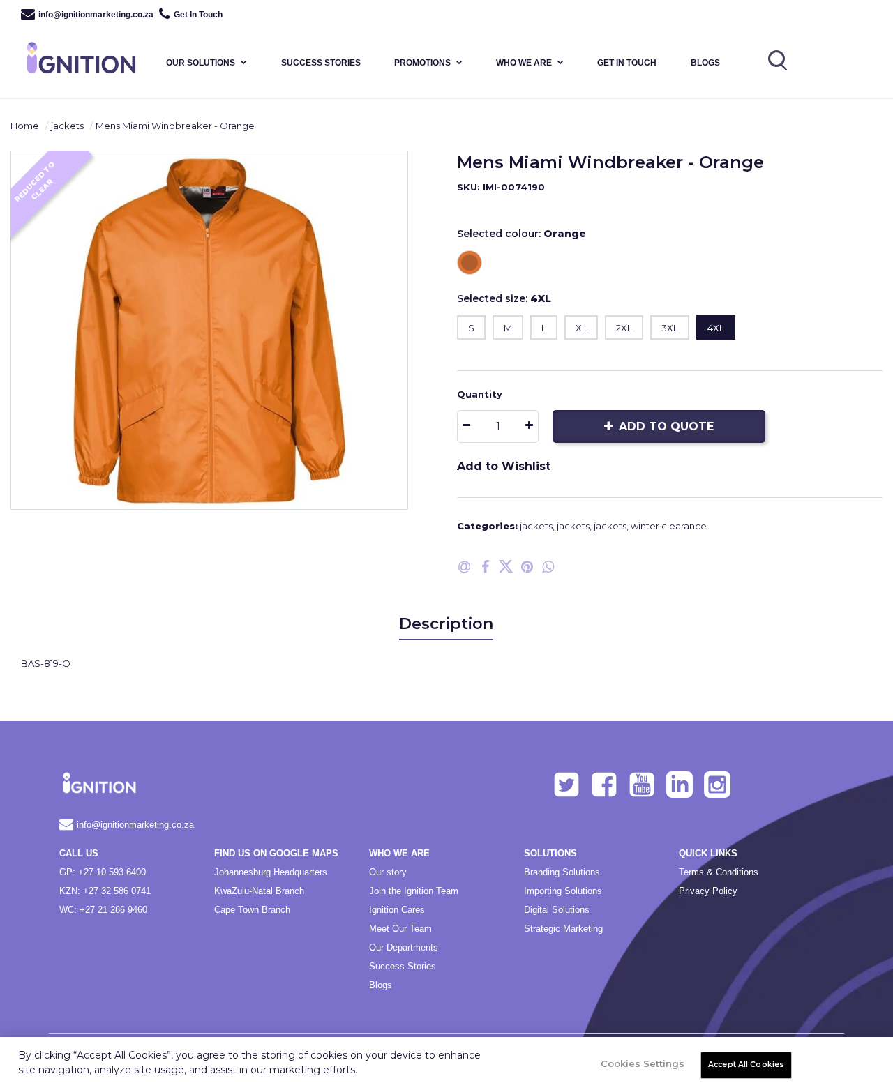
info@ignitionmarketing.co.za (95, 15)
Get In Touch (198, 15)
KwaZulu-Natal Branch (259, 891)
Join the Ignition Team (413, 891)
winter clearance (669, 525)
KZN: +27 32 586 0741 (105, 891)
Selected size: (504, 298)
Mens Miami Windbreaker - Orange (175, 125)
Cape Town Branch (252, 909)
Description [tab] (446, 623)
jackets (67, 125)
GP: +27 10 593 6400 (102, 872)
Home (24, 125)
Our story (388, 872)
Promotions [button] (422, 63)
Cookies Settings (642, 1063)
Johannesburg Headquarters (270, 872)
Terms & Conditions (718, 872)
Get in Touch (626, 63)
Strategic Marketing (563, 928)
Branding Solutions (562, 872)
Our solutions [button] (200, 63)
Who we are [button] (524, 63)
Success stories (321, 63)
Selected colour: (521, 233)
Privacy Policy (708, 891)
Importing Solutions (563, 891)
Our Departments (403, 947)
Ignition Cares (397, 909)
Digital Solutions (557, 909)
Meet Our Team (400, 928)
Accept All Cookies (746, 1064)
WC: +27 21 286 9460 (103, 909)
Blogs (705, 63)
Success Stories (402, 966)
